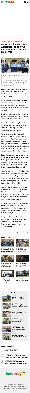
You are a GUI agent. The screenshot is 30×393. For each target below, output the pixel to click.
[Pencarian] (28, 2)
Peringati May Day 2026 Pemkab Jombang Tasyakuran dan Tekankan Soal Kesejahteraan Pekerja (6, 280)
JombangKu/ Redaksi (9, 54)
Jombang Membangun (7, 41)
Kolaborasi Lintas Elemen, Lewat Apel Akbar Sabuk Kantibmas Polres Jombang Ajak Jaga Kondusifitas (22, 280)
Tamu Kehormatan (10, 350)
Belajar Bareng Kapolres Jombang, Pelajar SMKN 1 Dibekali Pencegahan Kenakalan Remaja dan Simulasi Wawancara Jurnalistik (19, 305)
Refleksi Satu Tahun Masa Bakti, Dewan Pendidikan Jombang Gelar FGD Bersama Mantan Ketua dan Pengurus (15, 362)
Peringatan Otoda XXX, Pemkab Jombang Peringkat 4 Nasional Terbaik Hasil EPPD (19, 313)
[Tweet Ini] (17, 232)
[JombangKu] (10, 1)
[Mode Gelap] (25, 2)
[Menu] (2, 1)
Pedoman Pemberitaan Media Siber (15, 386)
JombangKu (6, 389)
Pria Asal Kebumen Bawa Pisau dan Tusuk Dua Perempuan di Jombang (21, 265)
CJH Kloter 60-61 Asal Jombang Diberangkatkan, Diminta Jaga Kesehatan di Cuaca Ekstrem (7, 265)
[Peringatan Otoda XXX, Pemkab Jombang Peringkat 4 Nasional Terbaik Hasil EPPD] (6, 314)
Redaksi (20, 384)
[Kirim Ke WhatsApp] (27, 232)
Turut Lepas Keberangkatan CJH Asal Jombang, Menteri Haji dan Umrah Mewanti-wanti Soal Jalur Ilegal (22, 249)
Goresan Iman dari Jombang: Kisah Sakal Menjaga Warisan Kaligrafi (19, 335)
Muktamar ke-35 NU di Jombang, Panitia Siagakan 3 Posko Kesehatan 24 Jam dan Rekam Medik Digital (7, 249)
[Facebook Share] (14, 232)
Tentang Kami (11, 384)
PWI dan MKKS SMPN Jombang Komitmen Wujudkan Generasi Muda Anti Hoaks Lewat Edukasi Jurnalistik (19, 328)
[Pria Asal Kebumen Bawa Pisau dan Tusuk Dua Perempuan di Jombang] (22, 258)
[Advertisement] (15, 20)
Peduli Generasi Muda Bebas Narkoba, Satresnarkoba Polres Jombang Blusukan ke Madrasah (19, 320)
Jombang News (18, 41)
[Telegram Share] (24, 232)
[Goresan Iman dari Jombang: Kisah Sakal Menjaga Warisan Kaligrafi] (6, 336)
